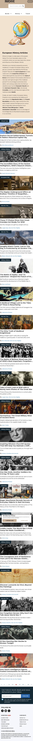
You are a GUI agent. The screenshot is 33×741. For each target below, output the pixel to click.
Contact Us (22, 717)
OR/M (21, 726)
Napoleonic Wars (17, 99)
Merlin (14, 92)
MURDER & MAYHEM (5, 724)
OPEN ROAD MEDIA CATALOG (7, 728)
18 (28, 684)
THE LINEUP (3, 722)
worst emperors (20, 71)
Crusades (5, 90)
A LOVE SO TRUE (4, 717)
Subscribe (30, 1)
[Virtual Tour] (16, 133)
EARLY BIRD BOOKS (5, 719)
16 (23, 684)
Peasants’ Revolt (21, 86)
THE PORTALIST (4, 726)
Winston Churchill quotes (10, 107)
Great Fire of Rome (18, 73)
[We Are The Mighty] (16, 218)
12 (9, 684)
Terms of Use (23, 722)
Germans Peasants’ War (12, 88)
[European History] (16, 190)
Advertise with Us (24, 719)
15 (19, 684)
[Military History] (16, 161)
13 (12, 684)
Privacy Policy (23, 724)
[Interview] (16, 498)
